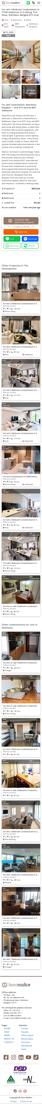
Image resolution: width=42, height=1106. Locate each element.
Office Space (27, 1035)
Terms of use (26, 1101)
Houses (24, 1032)
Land (23, 1049)
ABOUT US (9, 1039)
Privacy (13, 1101)
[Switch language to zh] (25, 1091)
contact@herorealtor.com (20, 1018)
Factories (25, 1042)
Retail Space (27, 1039)
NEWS (7, 1035)
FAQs (6, 1032)
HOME (7, 1028)
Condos (24, 1028)
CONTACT (9, 1042)
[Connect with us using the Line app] (28, 2)
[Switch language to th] (20, 1091)
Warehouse (26, 1045)
